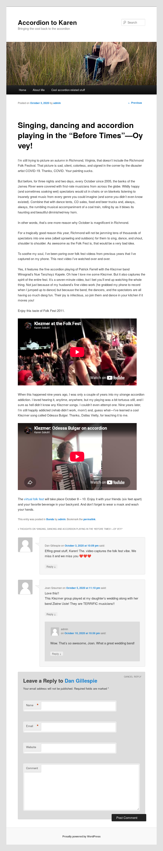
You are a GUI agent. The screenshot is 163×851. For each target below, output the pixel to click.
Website (31, 747)
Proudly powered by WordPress (81, 836)
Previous (135, 103)
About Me (39, 90)
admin (57, 103)
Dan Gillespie (81, 680)
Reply (51, 566)
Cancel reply (133, 676)
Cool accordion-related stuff (68, 90)
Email (32, 726)
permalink (89, 519)
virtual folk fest (34, 499)
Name (32, 705)
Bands (50, 519)
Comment (32, 768)
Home (22, 90)
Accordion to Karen (47, 22)
